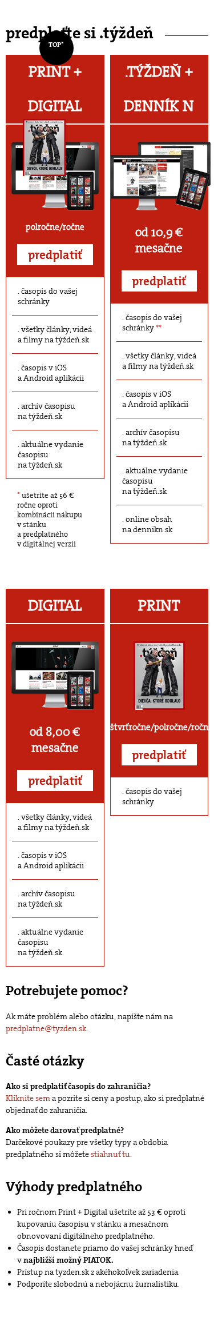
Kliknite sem (28, 1098)
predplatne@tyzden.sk (46, 1028)
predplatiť (55, 255)
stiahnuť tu (110, 1154)
